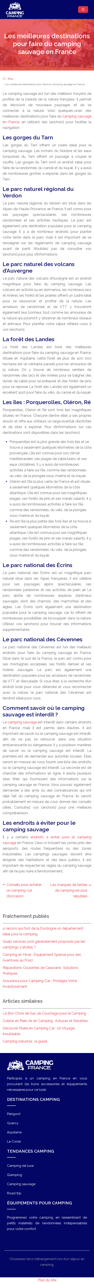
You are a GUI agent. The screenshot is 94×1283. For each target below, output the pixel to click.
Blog (10, 78)
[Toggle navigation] (83, 9)
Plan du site (47, 1280)
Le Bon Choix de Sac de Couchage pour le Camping (44, 1013)
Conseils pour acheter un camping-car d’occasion (24, 890)
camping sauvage (22, 722)
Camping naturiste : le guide (25, 1041)
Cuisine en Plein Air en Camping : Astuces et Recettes (45, 1021)
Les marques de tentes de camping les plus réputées (68, 890)
